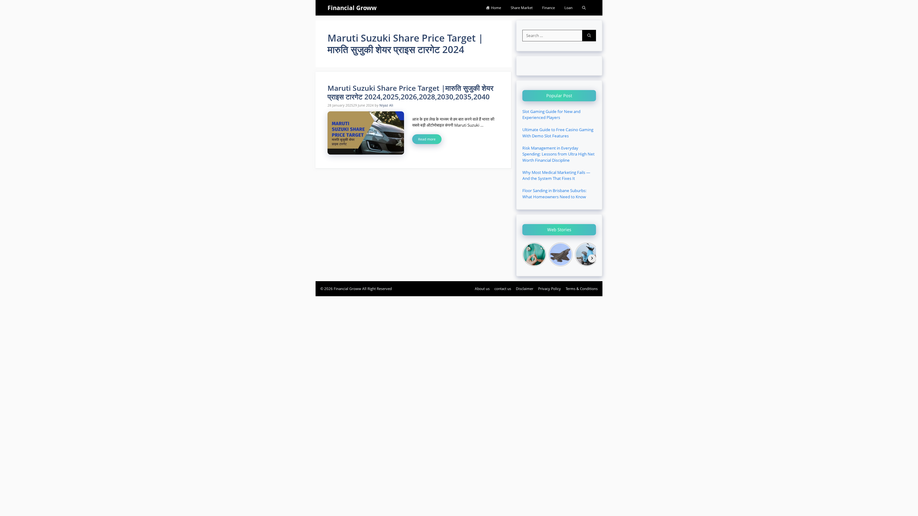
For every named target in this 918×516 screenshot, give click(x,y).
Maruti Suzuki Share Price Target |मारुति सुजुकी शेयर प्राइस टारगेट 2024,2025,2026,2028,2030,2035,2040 (410, 92)
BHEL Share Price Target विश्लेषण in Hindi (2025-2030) (218, 3)
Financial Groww (352, 8)
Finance (548, 7)
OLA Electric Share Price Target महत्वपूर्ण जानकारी (128, 3)
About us (482, 288)
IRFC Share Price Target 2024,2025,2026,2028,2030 (763, 3)
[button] (583, 8)
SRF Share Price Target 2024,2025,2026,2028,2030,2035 (864, 3)
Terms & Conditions (582, 288)
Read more (427, 139)
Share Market (522, 7)
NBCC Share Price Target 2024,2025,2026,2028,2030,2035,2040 (655, 3)
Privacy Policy (549, 288)
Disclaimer (524, 288)
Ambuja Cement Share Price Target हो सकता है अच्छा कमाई (149, 9)
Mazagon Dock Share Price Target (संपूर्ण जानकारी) (43, 3)
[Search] (589, 35)
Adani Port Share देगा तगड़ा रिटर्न (294, 3)
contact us (502, 288)
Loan (568, 7)
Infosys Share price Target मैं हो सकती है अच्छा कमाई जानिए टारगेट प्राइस (258, 9)
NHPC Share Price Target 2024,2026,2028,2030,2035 (49, 9)
